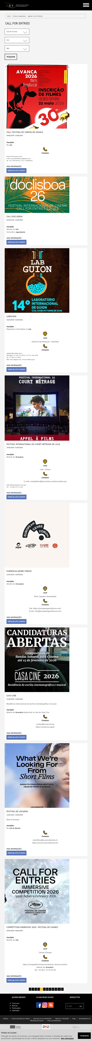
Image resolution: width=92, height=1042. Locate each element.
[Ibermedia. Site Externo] (76, 1027)
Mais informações (13, 166)
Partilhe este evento (16, 170)
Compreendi (84, 1036)
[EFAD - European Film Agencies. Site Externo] (46, 1027)
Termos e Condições (62, 1019)
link (17, 229)
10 (59, 989)
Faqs (73, 1019)
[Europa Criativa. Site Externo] (15, 1027)
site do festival (14, 828)
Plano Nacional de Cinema (21, 1019)
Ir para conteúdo (84, 1)
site (10, 145)
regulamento (20, 232)
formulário (19, 457)
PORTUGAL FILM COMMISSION (42, 1019)
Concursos (15, 1003)
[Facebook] (39, 1005)
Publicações (16, 1008)
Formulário (20, 584)
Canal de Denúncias (54, 1021)
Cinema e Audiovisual (19, 16)
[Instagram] (45, 1005)
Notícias (15, 1006)
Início (8, 16)
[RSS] (51, 1005)
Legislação (15, 1010)
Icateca (5, 1019)
